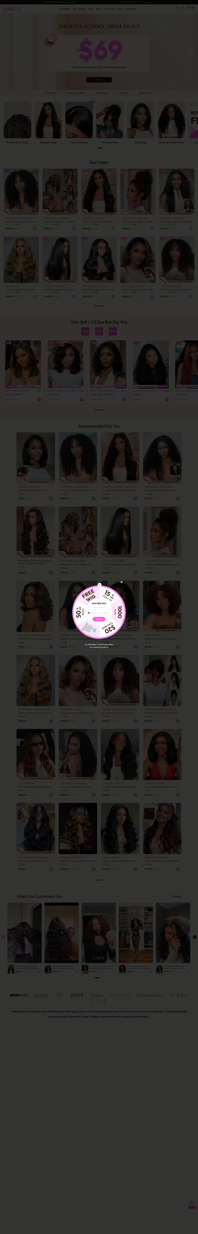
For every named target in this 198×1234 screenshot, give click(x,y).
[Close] (121, 582)
